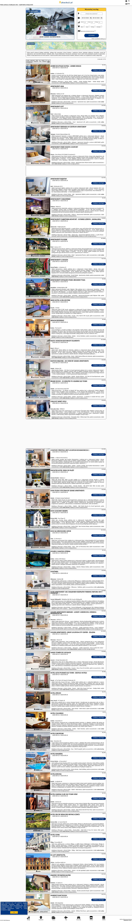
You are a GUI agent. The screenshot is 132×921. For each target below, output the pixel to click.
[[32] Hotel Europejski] (38, 741)
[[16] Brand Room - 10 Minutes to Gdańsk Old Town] (38, 389)
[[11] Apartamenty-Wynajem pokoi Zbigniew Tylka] (38, 288)
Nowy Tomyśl (30, 694)
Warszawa (29, 88)
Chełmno (28, 200)
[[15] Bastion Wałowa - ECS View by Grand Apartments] (38, 369)
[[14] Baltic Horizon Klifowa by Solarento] (38, 348)
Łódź (27, 180)
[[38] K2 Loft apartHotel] (38, 863)
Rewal (28, 342)
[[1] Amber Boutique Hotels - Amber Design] (38, 74)
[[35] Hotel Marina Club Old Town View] (38, 802)
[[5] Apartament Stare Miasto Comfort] (38, 155)
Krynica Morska (30, 755)
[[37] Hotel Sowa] (38, 842)
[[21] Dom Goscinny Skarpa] (38, 519)
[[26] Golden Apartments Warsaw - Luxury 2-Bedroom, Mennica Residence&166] (38, 620)
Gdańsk (28, 362)
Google (25, 903)
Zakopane (29, 128)
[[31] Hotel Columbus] (38, 721)
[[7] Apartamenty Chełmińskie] (38, 207)
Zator (27, 532)
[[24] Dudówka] (38, 579)
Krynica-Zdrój (30, 512)
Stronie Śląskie (30, 261)
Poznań (28, 674)
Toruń (28, 108)
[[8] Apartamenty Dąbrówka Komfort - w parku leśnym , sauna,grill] (38, 227)
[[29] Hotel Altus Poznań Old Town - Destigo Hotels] (38, 681)
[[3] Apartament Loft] (38, 114)
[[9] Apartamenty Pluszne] (38, 247)
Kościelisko (29, 281)
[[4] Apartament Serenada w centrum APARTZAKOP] (38, 134)
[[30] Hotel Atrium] (38, 701)
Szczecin (28, 654)
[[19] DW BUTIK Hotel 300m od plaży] (38, 478)
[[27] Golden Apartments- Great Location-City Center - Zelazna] (38, 640)
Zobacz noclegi (98, 70)
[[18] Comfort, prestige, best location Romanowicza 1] (38, 458)
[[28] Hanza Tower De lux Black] (38, 660)
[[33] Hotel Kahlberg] (38, 762)
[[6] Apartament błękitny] (38, 187)
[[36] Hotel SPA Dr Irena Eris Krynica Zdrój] (38, 822)
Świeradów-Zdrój (31, 403)
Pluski (27, 241)
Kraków (28, 67)
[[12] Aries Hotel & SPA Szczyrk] (38, 308)
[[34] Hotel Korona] (38, 782)
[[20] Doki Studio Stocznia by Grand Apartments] (38, 498)
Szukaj (92, 35)
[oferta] (34, 82)
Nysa (27, 735)
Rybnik (28, 775)
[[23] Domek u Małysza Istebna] (38, 559)
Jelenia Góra (29, 221)
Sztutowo (29, 877)
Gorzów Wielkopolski (32, 593)
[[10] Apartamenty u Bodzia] (38, 268)
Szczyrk (28, 302)
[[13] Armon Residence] (38, 328)
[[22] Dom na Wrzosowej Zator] (38, 539)
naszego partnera (83, 82)
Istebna (28, 553)
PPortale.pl (8, 920)
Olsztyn (28, 148)
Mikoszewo (29, 573)
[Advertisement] (66, 434)
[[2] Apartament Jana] (38, 94)
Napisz (130, 920)
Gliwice (28, 856)
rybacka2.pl (66, 3)
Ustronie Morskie (31, 472)
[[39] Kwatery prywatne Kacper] (38, 883)
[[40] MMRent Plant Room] (38, 903)
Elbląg (28, 836)
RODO (9, 909)
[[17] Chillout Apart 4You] (38, 409)
